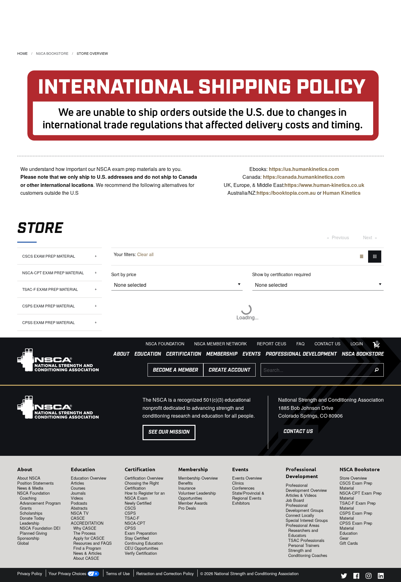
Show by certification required (281, 274)
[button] (342, 192)
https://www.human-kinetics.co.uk (324, 184)
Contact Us (298, 431)
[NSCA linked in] (381, 576)
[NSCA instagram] (369, 576)
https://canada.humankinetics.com (304, 176)
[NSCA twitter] (344, 576)
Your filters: (134, 254)
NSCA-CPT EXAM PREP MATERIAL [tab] (53, 272)
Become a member (175, 370)
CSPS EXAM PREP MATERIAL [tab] (48, 305)
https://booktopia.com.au (286, 192)
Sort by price (123, 274)
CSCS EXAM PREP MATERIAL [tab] (48, 256)
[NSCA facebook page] (356, 576)
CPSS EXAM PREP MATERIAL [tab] (48, 322)
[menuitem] (118, 354)
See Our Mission (169, 432)
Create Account (229, 370)
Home (22, 53)
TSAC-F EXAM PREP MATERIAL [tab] (50, 289)
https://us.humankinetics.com (304, 169)
